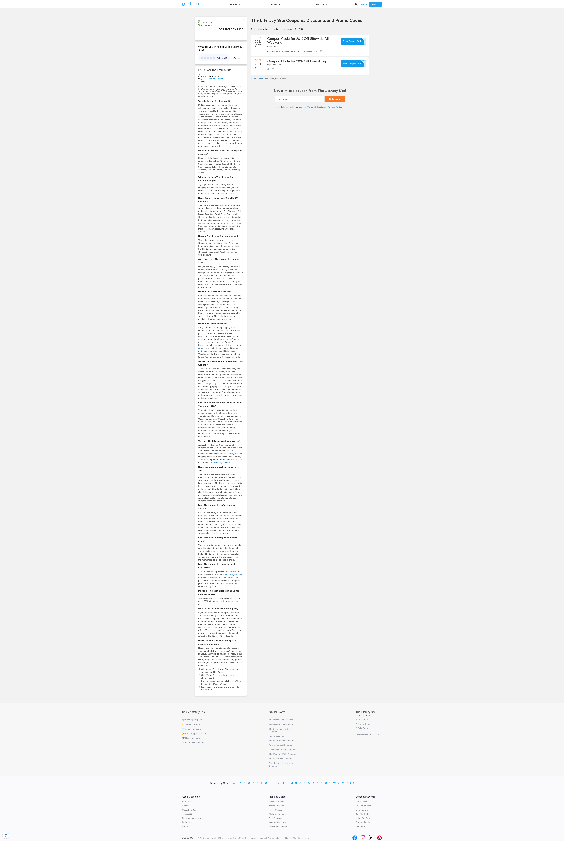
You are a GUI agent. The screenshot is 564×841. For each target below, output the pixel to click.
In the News (187, 822)
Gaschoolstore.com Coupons (282, 749)
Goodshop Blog (189, 810)
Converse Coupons (278, 826)
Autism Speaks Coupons (280, 745)
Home (253, 79)
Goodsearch (274, 4)
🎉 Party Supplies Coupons (195, 733)
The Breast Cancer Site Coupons (280, 730)
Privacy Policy (335, 107)
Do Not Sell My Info (291, 838)
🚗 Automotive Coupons (193, 742)
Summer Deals (363, 822)
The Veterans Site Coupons (281, 740)
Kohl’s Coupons (276, 810)
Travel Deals (361, 801)
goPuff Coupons (276, 806)
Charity (260, 79)
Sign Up (375, 4)
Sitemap (305, 838)
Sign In (363, 4)
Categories (232, 4)
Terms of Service (315, 107)
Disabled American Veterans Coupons (282, 764)
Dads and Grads (363, 806)
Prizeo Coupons (276, 736)
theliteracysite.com (207, 427)
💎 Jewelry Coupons (191, 729)
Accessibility (187, 814)
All (234, 783)
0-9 (352, 783)
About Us (186, 801)
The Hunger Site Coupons (281, 720)
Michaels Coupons (277, 814)
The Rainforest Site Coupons (282, 754)
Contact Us (187, 826)
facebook (354, 837)
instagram (363, 837)
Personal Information (192, 818)
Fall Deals (360, 826)
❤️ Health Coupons (191, 738)
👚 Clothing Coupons (192, 720)
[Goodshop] (190, 4)
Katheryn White (216, 78)
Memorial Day (362, 810)
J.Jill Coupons (275, 818)
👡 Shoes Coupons (191, 724)
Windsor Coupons (277, 822)
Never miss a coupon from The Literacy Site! (310, 91)
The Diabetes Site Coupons (281, 724)
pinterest (379, 837)
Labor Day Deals (363, 818)
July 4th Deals (320, 4)
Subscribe (335, 99)
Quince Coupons (276, 801)
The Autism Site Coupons (280, 758)
